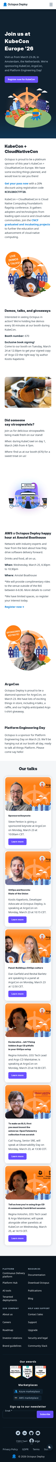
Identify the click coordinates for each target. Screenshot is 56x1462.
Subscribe (45, 1414)
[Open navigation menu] (51, 4)
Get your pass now (16, 183)
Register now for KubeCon (21, 79)
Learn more (17, 841)
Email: (8, 1410)
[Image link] (15, 1372)
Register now (13, 607)
